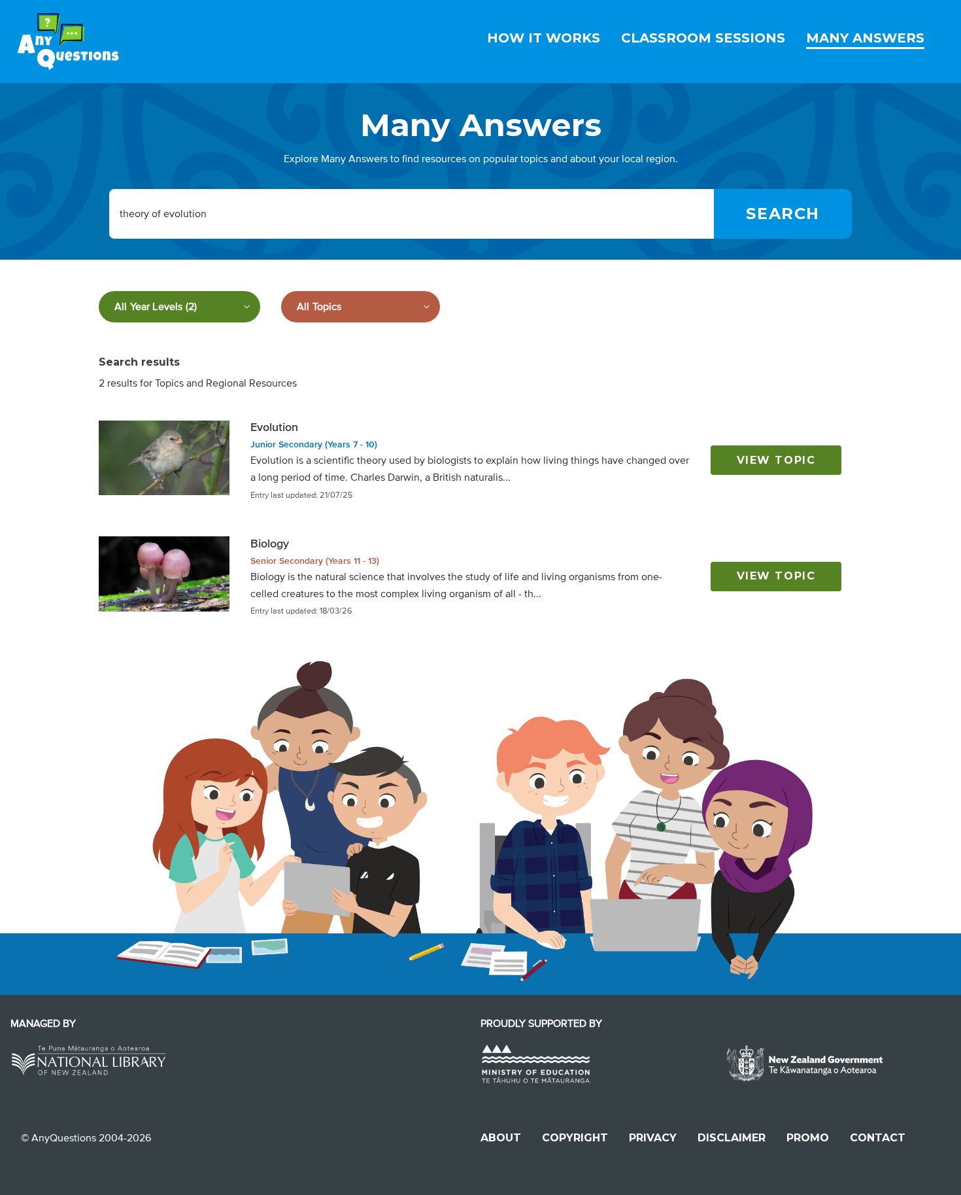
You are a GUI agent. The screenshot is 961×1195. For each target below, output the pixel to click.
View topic (776, 460)
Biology (269, 543)
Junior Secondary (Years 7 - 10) (313, 444)
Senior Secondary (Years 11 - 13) (314, 560)
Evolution (274, 427)
